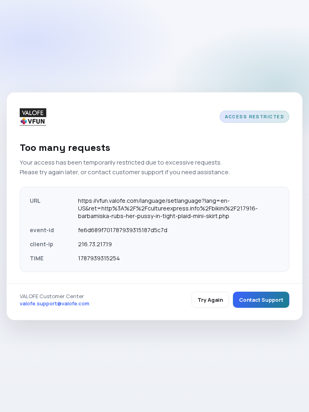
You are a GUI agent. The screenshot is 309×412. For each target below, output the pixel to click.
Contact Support (261, 299)
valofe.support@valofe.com (54, 303)
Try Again (210, 299)
